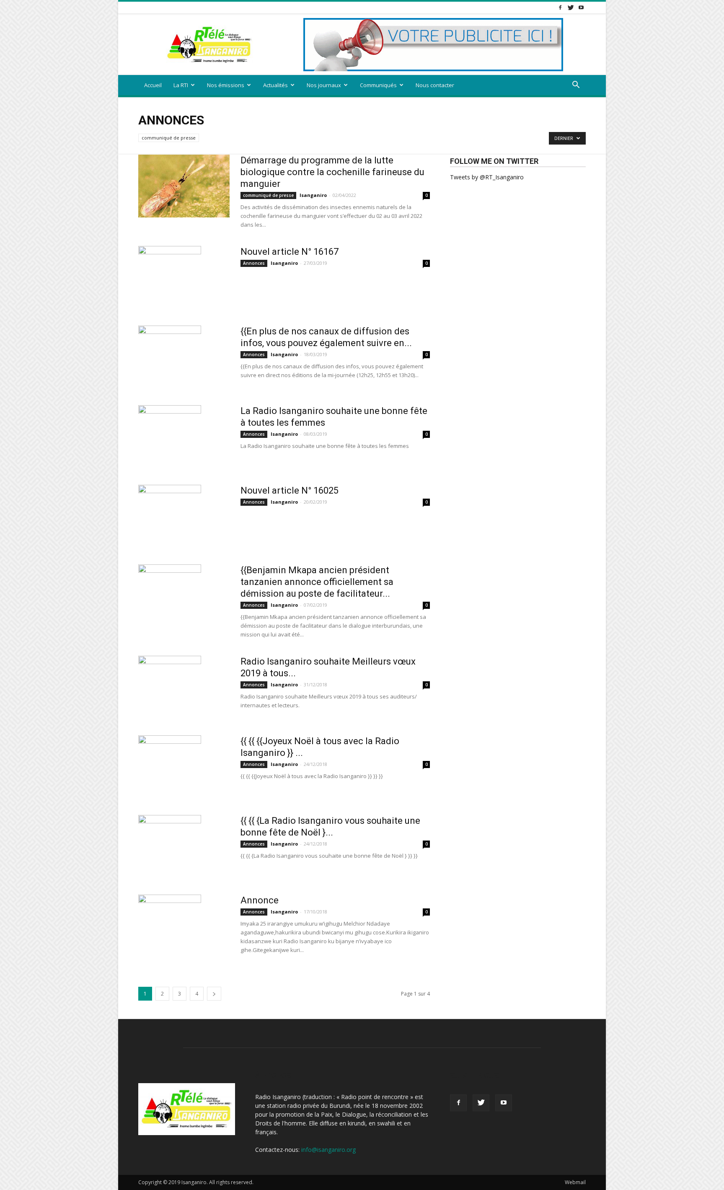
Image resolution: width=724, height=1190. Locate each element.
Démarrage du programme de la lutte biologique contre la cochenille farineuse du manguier (332, 172)
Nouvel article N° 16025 (289, 490)
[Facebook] (560, 7)
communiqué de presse (169, 138)
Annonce (259, 900)
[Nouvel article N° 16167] (169, 277)
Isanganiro (313, 195)
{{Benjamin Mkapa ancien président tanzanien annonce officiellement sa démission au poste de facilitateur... (316, 582)
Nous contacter (435, 85)
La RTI (180, 85)
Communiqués (378, 85)
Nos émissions (225, 85)
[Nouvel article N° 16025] (169, 516)
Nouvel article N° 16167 (289, 251)
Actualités (275, 85)
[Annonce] (169, 926)
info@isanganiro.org (328, 1150)
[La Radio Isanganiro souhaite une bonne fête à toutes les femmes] (169, 436)
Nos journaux (324, 85)
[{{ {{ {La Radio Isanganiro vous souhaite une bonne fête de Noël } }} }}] (169, 846)
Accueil (153, 85)
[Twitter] (570, 7)
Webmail (575, 1182)
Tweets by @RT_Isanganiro (487, 177)
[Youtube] (581, 7)
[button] (576, 86)
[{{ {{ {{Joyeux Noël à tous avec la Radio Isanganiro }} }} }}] (169, 766)
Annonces (254, 263)
